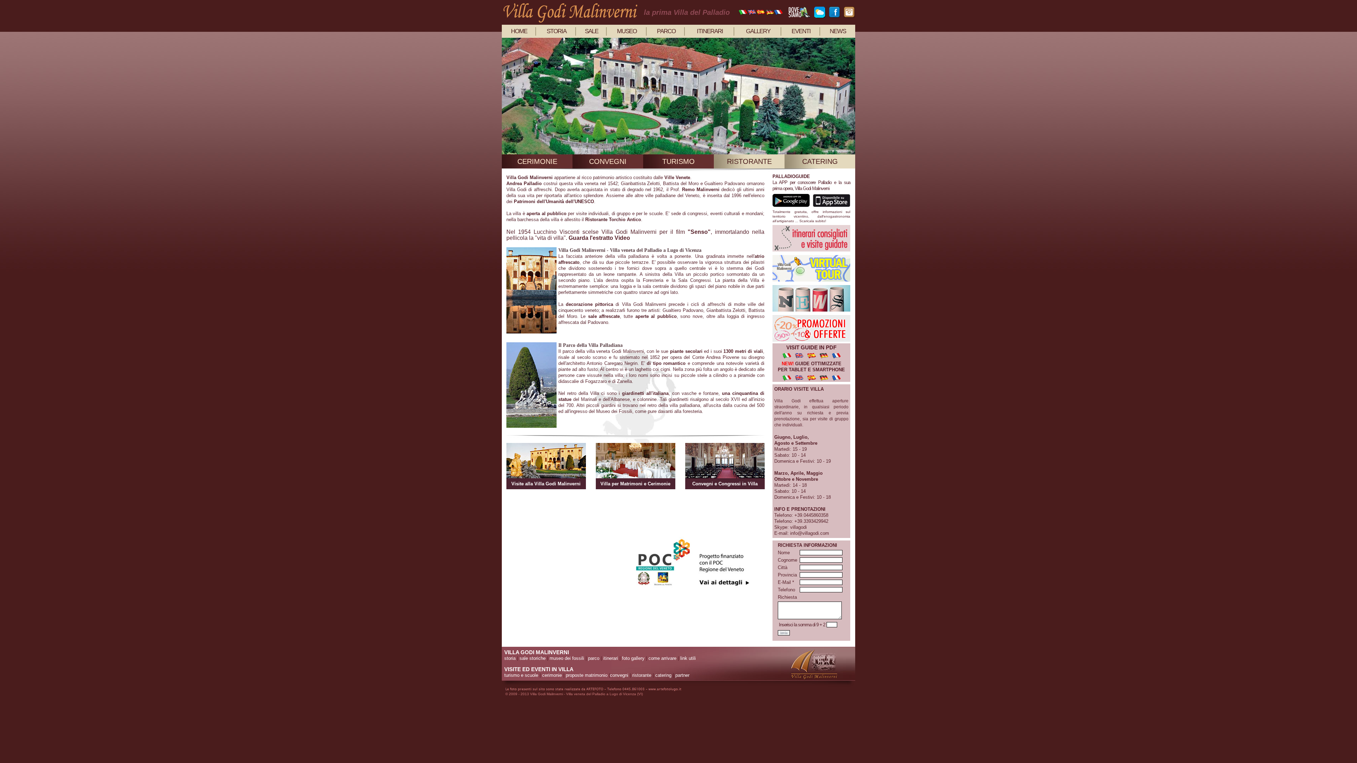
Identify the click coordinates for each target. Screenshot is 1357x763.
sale (591, 31)
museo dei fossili (567, 658)
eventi (801, 31)
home (519, 31)
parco (666, 31)
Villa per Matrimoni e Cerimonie (635, 483)
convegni (608, 161)
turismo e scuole (521, 675)
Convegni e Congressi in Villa (725, 483)
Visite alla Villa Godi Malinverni (546, 483)
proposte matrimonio (586, 675)
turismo (678, 161)
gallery (758, 31)
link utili (688, 658)
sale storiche (532, 658)
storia (556, 31)
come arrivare (662, 658)
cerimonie (537, 161)
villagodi (798, 527)
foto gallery (633, 658)
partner (682, 675)
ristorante (749, 161)
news (838, 31)
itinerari (710, 31)
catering (820, 161)
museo (627, 31)
